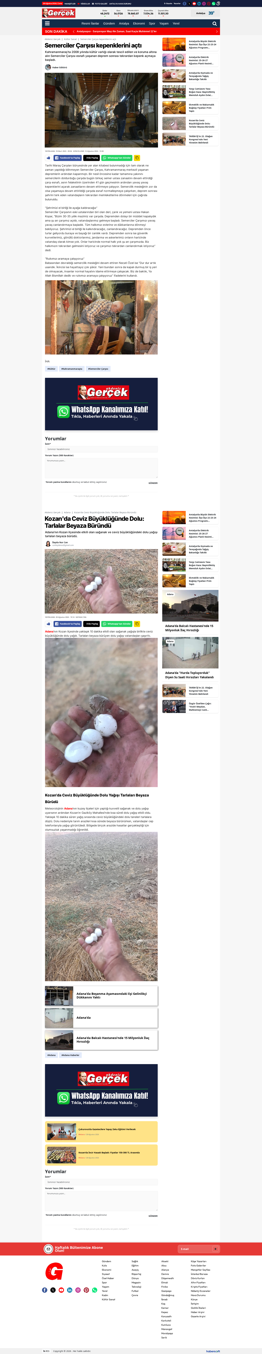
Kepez (164, 1312)
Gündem (106, 1261)
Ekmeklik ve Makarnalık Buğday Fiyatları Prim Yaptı (201, 107)
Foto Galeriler (198, 1265)
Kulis (104, 1265)
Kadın (105, 1295)
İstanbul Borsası (199, 1273)
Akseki (164, 1261)
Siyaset (106, 1273)
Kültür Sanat (70, 39)
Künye (194, 1299)
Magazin (136, 1282)
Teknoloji (136, 1286)
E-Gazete (168, 3)
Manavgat (166, 1329)
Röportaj (136, 1273)
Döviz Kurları (198, 1278)
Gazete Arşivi (198, 1316)
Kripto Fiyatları (199, 1286)
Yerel (104, 1290)
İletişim (195, 1303)
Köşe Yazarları (199, 1261)
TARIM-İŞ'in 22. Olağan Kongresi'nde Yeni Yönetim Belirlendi (201, 139)
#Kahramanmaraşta (71, 368)
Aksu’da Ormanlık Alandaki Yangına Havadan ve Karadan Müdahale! (116, 31)
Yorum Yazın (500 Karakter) (59, 455)
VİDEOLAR (85, 4)
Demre (165, 1273)
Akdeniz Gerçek (52, 39)
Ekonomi (106, 1269)
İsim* (48, 443)
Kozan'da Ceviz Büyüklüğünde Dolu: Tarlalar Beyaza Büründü (201, 123)
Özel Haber (108, 1278)
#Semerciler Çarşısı (98, 368)
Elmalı (164, 1282)
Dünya (135, 1278)
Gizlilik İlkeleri (198, 1307)
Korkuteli (166, 1320)
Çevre (135, 1295)
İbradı (164, 1299)
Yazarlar (177, 3)
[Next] (217, 31)
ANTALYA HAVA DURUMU (120, 4)
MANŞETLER (70, 4)
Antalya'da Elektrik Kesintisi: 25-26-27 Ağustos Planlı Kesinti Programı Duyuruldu (200, 60)
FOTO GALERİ (101, 4)
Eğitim (135, 1265)
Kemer (165, 1307)
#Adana (51, 1055)
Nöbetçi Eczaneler (201, 1290)
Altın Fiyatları (198, 1282)
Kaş (163, 1303)
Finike (164, 1286)
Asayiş (135, 1269)
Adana (67, 512)
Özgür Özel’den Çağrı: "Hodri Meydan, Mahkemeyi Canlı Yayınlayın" (200, 706)
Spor (104, 1282)
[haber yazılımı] (213, 1351)
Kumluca (166, 1324)
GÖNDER (153, 483)
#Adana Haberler (70, 1055)
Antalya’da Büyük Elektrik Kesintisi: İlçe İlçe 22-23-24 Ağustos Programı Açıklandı (202, 44)
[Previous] (73, 31)
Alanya (165, 1269)
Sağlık (135, 1261)
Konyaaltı (166, 1316)
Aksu (163, 1265)
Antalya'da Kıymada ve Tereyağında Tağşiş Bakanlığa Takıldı (201, 76)
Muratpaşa (167, 1333)
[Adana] (190, 605)
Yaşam (105, 1286)
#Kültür (51, 368)
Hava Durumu (198, 1295)
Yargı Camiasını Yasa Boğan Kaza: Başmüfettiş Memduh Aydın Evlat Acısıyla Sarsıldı (202, 92)
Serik (164, 1337)
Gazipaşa (166, 1290)
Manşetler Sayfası (200, 1269)
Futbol (135, 1290)
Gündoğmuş (167, 1295)
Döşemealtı (167, 1278)
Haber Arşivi (197, 1312)
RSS (47, 1351)
